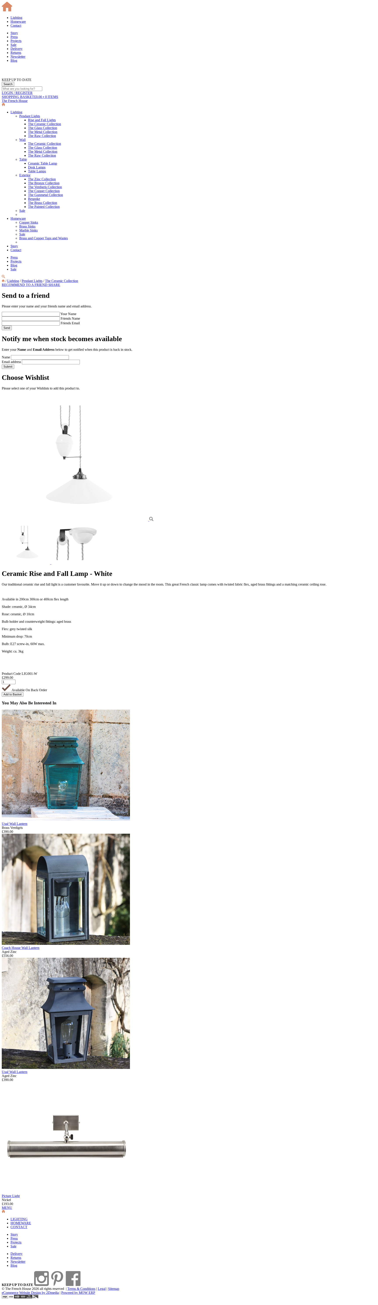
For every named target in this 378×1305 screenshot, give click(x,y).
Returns (15, 52)
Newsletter (17, 56)
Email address (11, 362)
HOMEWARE (20, 1223)
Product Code (11, 673)
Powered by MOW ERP (78, 1292)
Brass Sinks (27, 226)
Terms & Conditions (81, 1289)
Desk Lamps (37, 167)
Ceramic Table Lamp (42, 163)
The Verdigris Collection (45, 187)
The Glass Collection (42, 128)
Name (6, 357)
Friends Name (70, 318)
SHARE (54, 285)
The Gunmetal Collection (45, 195)
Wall (22, 140)
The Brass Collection (42, 203)
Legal (102, 1289)
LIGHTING (19, 1219)
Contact (15, 25)
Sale (13, 45)
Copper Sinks (28, 222)
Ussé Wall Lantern (14, 824)
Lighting (16, 17)
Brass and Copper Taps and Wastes (43, 238)
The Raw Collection (42, 136)
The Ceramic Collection (44, 124)
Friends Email (70, 323)
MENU (7, 1208)
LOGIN (17, 93)
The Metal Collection (42, 132)
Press (14, 37)
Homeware (18, 21)
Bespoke (34, 199)
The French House (15, 101)
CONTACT (18, 1227)
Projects (15, 41)
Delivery (16, 49)
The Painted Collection (44, 207)
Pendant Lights (29, 116)
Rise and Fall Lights (42, 120)
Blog (13, 60)
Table (23, 159)
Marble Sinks (28, 230)
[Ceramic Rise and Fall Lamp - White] (75, 520)
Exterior (24, 175)
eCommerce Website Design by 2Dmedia (30, 1292)
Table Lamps (37, 171)
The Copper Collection (44, 191)
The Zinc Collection (42, 179)
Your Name (68, 314)
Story (14, 33)
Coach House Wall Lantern (20, 948)
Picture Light (11, 1196)
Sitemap (113, 1289)
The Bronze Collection (44, 183)
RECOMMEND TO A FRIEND (25, 285)
